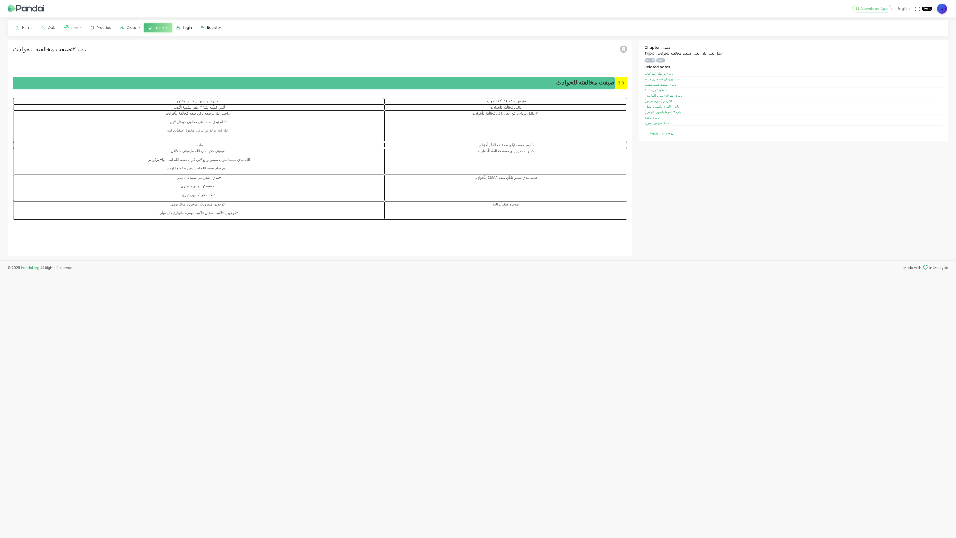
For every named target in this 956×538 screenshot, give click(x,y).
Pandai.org (30, 267)
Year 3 (650, 60)
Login (187, 27)
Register (214, 27)
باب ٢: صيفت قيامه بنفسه (660, 85)
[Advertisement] (162, 66)
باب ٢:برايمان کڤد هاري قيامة (662, 79)
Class (131, 27)
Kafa (660, 60)
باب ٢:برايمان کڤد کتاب (659, 74)
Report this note (660, 133)
